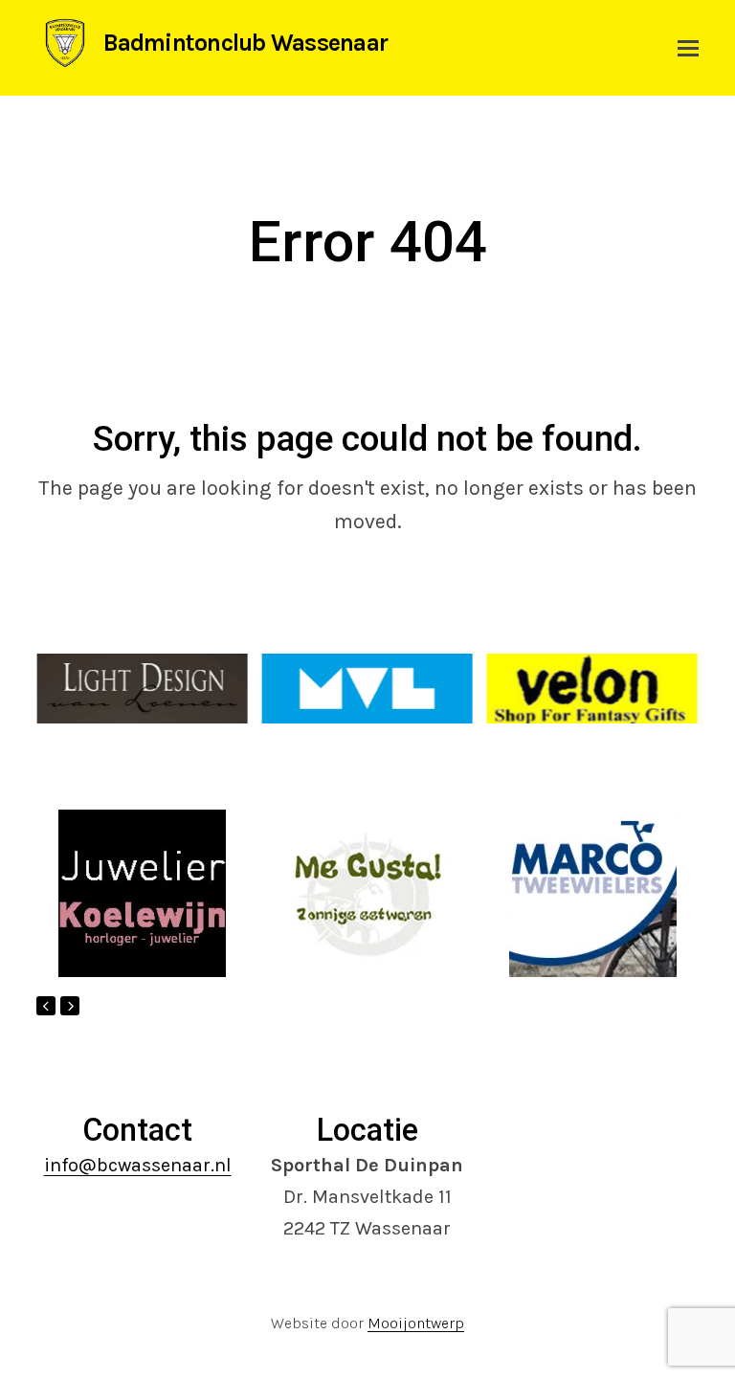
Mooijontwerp (416, 1323)
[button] (688, 48)
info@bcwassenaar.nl (138, 1165)
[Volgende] (69, 1005)
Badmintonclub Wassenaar (245, 42)
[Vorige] (46, 1005)
